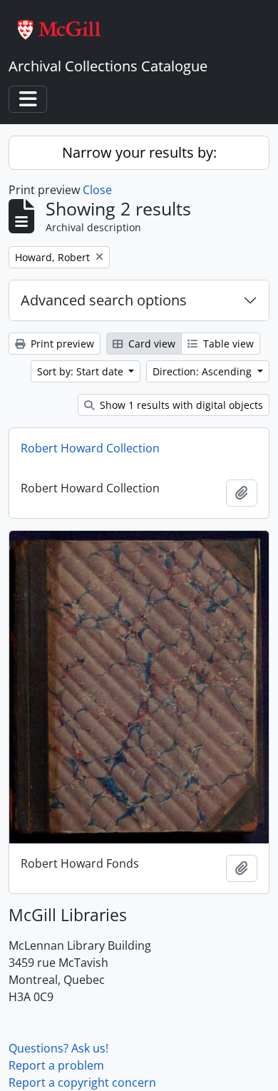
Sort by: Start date (81, 371)
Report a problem (56, 1065)
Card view (150, 343)
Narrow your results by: (139, 152)
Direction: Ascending (203, 371)
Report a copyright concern (82, 1082)
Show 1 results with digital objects (180, 405)
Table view (227, 343)
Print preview (61, 343)
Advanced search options (104, 300)
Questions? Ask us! (58, 1048)
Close (97, 190)
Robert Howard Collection (90, 448)
